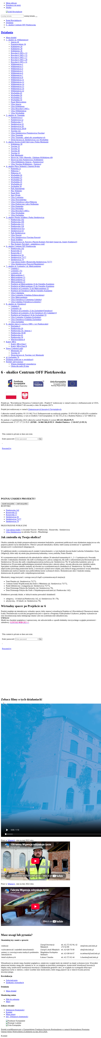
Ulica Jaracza (16, 104)
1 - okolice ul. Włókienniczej (17, 40)
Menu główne (11, 3)
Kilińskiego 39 (16, 144)
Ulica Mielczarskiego (19, 297)
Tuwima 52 (15, 153)
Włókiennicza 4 (17, 69)
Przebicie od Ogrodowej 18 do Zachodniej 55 (28, 315)
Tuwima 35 (15, 149)
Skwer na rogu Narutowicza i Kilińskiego (27, 160)
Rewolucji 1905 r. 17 (19, 57)
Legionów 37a (16, 271)
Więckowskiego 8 (18, 339)
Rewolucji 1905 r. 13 (19, 53)
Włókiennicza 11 (17, 80)
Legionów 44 (16, 273)
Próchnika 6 (15, 326)
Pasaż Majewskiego (18, 102)
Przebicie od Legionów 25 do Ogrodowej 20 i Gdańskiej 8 (34, 313)
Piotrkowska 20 (17, 328)
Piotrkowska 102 (17, 220)
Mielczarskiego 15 (18, 277)
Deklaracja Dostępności (15, 1010)
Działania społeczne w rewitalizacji (19, 359)
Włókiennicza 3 (17, 66)
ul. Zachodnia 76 (12, 357)
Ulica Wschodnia (17, 113)
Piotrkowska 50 (17, 337)
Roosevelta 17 (16, 253)
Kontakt (9, 1012)
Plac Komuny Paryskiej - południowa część (28, 244)
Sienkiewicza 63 (17, 231)
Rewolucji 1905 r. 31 (19, 62)
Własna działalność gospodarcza (23, 364)
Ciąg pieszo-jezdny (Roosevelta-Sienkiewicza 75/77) (31, 262)
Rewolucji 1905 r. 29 (19, 60)
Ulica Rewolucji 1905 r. (20, 109)
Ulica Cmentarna (17, 293)
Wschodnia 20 (16, 175)
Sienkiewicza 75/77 (18, 257)
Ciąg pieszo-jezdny (13, 530)
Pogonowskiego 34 (18, 44)
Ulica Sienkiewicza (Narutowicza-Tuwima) (28, 133)
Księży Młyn (11, 342)
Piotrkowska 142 (17, 248)
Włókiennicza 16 (17, 89)
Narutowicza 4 (16, 117)
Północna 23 (16, 173)
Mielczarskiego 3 (17, 275)
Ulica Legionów (17, 197)
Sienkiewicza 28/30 (18, 129)
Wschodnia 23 (16, 177)
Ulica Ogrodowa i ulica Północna (24, 202)
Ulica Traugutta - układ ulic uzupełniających (28, 137)
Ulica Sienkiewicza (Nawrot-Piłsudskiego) (27, 264)
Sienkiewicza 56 (17, 255)
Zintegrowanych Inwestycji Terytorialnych (44, 409)
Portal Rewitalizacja (13, 20)
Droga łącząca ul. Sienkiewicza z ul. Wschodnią (29, 140)
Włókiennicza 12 (17, 82)
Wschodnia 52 (16, 97)
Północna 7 (15, 171)
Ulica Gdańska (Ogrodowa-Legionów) (26, 302)
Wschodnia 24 (16, 180)
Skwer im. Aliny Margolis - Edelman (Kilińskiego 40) (32, 157)
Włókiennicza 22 (17, 91)
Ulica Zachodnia (17, 215)
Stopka (8, 7)
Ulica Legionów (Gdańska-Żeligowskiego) (27, 295)
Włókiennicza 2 (17, 64)
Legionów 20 (16, 308)
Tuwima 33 (15, 146)
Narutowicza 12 (17, 120)
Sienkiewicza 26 (17, 126)
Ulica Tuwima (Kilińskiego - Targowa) (26, 164)
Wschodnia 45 (16, 93)
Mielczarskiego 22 (18, 280)
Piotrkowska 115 (17, 224)
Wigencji (11, 840)
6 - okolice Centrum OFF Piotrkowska (21, 25)
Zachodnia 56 (16, 186)
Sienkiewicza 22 (17, 124)
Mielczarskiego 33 (18, 282)
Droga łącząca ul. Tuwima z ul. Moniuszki (27, 355)
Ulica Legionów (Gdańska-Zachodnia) (26, 317)
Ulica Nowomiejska (18, 200)
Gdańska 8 (15, 306)
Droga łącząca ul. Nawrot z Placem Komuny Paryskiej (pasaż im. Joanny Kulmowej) (44, 242)
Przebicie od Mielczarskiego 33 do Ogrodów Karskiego (32, 284)
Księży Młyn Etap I (18, 344)
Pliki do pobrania (12, 999)
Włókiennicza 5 (17, 71)
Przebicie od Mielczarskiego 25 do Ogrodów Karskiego (32, 286)
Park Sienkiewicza (18, 233)
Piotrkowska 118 (17, 226)
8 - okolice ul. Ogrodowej (16, 304)
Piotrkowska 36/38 (18, 333)
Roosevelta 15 (16, 251)
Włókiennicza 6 (17, 73)
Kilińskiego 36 (16, 51)
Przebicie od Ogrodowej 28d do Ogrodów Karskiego (31, 291)
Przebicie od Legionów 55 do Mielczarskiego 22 (30, 288)
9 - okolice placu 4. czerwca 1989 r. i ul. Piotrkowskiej (27, 324)
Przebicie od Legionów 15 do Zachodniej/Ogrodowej (31, 311)
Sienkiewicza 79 (17, 260)
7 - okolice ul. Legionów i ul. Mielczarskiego (23, 266)
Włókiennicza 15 (17, 86)
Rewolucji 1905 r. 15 (19, 55)
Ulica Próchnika (17, 208)
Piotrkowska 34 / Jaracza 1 (21, 331)
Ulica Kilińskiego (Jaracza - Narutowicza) (27, 162)
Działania (9, 23)
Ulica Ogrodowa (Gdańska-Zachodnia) (26, 319)
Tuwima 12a (16, 131)
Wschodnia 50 (16, 95)
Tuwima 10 (15, 353)
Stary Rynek (15, 195)
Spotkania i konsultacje (15, 983)
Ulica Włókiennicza (18, 111)
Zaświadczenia (11, 980)
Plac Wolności (16, 191)
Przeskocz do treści (13, 5)
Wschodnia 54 (16, 100)
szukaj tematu (29, 16)
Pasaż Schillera (17, 240)
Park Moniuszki (17, 155)
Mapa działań (11, 38)
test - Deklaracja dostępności (17, 1017)
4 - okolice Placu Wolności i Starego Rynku (23, 166)
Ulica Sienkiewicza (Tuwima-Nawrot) (26, 237)
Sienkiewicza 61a (18, 228)
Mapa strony (11, 1014)
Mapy (8, 1002)
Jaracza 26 (15, 42)
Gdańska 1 (15, 268)
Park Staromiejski (18, 188)
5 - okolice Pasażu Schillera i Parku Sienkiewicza (25, 217)
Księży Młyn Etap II (19, 346)
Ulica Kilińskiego (18, 106)
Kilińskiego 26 (16, 46)
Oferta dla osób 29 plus (20, 366)
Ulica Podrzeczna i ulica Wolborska (25, 204)
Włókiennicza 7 (17, 75)
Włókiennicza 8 (17, 77)
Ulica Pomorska (17, 206)
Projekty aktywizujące (14, 362)
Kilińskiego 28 (16, 49)
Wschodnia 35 (16, 182)
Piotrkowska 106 (17, 222)
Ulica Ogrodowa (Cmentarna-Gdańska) (26, 300)
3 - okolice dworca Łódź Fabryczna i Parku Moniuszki (27, 142)
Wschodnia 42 (16, 184)
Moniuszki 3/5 (16, 351)
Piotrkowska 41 (17, 335)
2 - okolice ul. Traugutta (15, 115)
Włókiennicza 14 (17, 84)
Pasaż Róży (15, 193)
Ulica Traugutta (17, 135)
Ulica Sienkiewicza (13, 532)
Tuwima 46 (15, 151)
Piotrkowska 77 (17, 122)
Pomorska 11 (16, 169)
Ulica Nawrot (16, 235)
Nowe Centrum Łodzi (14, 348)
